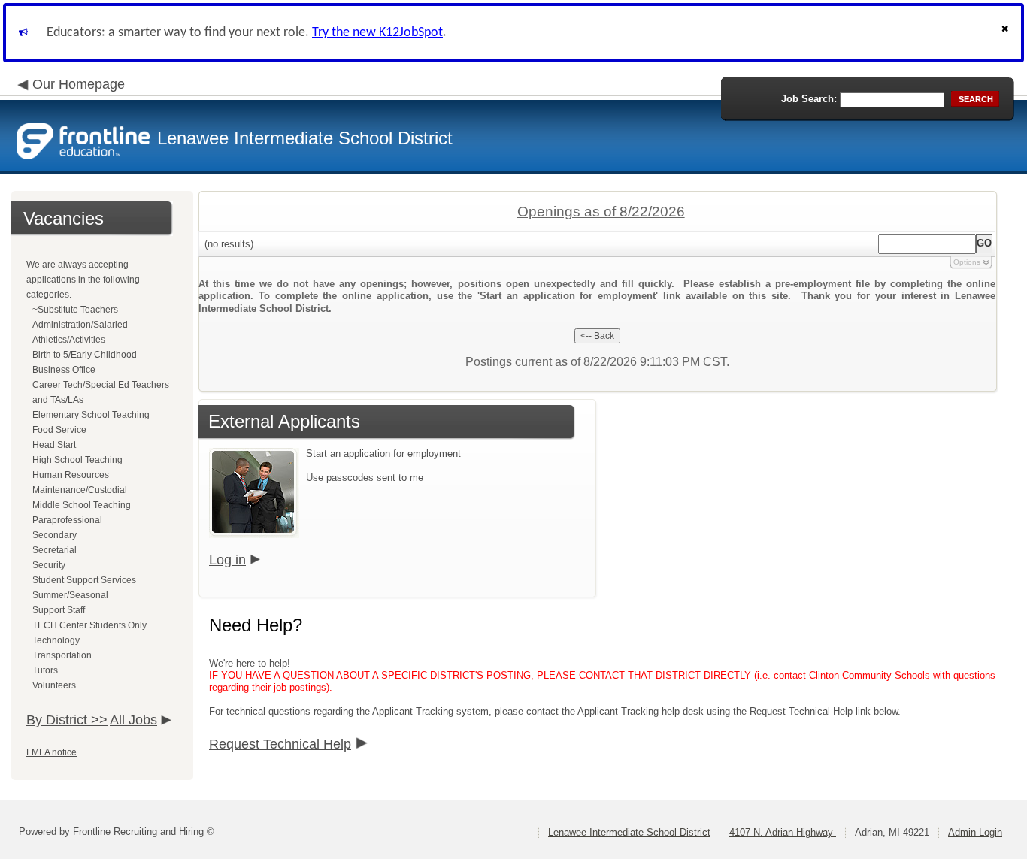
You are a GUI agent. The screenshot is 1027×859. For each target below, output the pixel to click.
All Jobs (133, 719)
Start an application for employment (383, 453)
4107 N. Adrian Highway (782, 832)
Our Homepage (78, 84)
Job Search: (809, 98)
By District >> (67, 719)
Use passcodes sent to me (364, 477)
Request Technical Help (280, 744)
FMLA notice (51, 752)
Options (966, 262)
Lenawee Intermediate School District (629, 832)
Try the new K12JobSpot (377, 33)
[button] (1006, 32)
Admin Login (975, 832)
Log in (227, 560)
